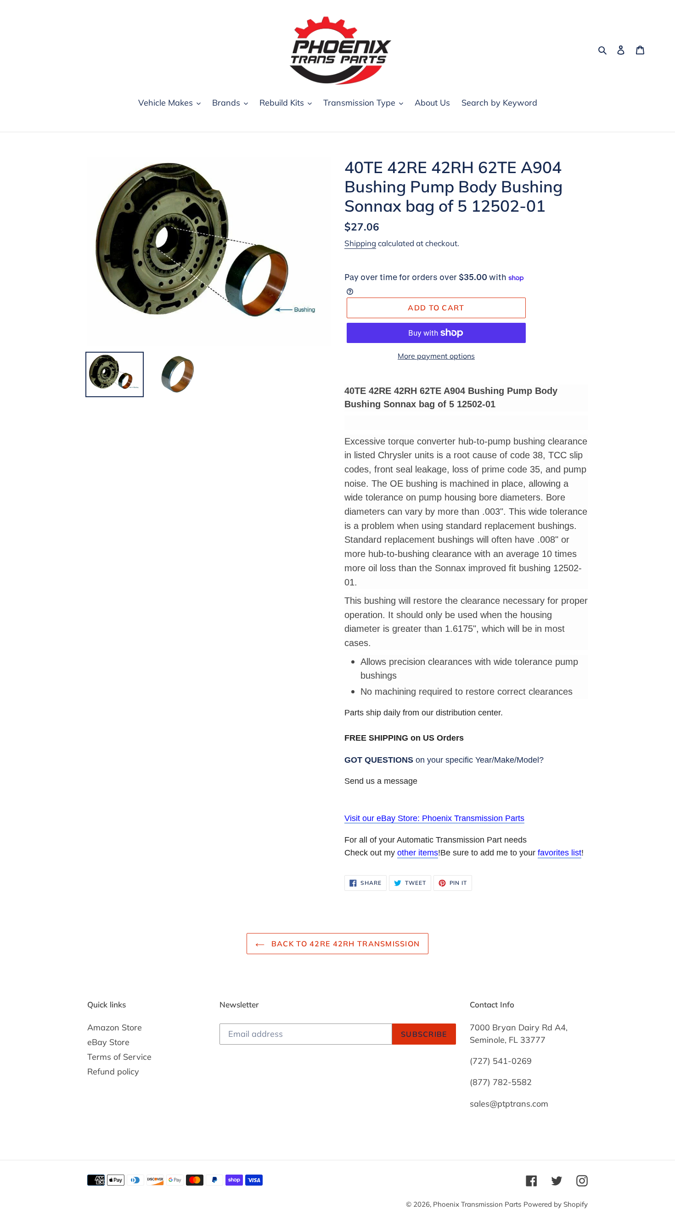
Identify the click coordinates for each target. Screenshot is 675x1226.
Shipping (360, 243)
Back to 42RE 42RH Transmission (344, 943)
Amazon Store (114, 1027)
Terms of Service (119, 1057)
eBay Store (108, 1042)
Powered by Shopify (555, 1204)
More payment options (436, 355)
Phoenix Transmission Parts (477, 1204)
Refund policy (113, 1071)
